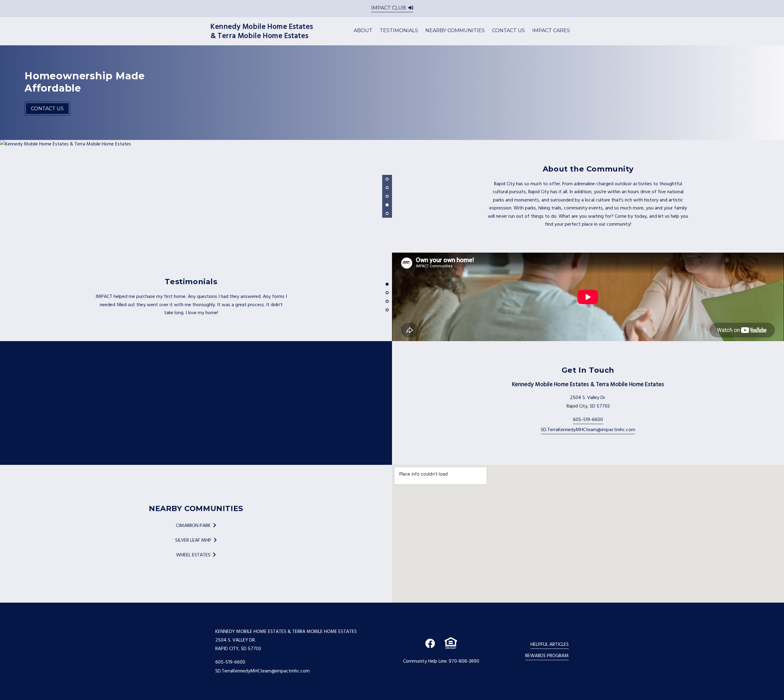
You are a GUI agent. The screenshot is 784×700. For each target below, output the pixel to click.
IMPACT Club (388, 8)
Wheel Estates (193, 555)
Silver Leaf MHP (193, 540)
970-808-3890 (464, 661)
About (363, 30)
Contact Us (508, 30)
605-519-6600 (588, 419)
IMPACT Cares (551, 30)
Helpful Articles (549, 644)
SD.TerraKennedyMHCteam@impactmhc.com (588, 430)
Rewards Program (547, 656)
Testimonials (399, 30)
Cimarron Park (193, 525)
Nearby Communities (455, 30)
